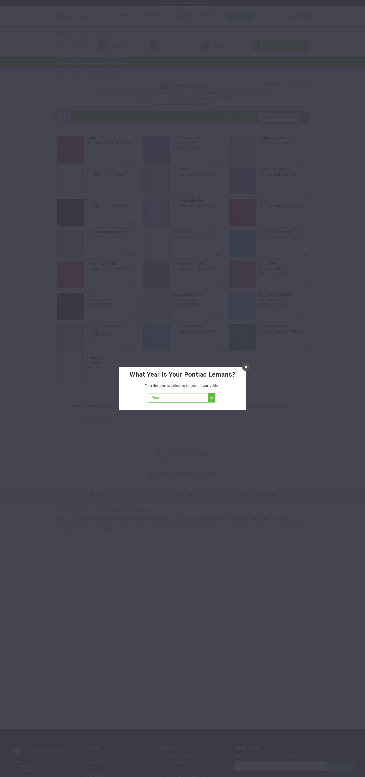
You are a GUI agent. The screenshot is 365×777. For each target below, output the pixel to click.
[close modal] (246, 367)
